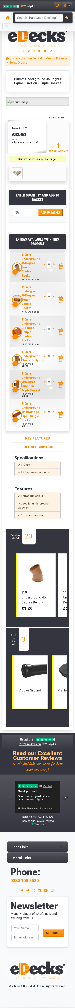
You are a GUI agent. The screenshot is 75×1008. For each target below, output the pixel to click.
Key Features (37, 438)
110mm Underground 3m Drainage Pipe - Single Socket (30, 412)
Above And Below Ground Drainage (46, 58)
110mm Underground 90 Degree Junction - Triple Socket (30, 382)
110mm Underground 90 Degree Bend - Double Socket (30, 298)
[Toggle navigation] (6, 26)
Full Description (38, 447)
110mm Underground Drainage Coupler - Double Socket (30, 330)
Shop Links (19, 847)
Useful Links (21, 858)
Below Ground (18, 62)
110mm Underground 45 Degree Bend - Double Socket (30, 265)
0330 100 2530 (24, 880)
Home (16, 58)
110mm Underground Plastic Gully (30, 356)
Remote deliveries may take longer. (37, 159)
